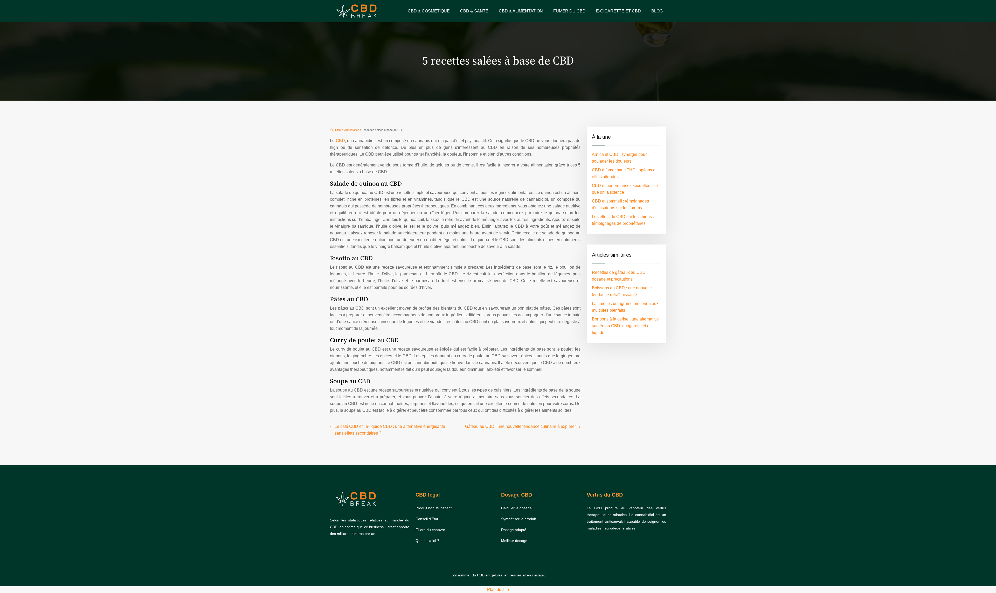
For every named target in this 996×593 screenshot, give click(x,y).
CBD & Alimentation (521, 11)
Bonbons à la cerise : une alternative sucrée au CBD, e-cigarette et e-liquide (625, 326)
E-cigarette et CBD (618, 11)
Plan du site (498, 589)
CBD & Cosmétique (429, 11)
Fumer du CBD (569, 11)
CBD (340, 140)
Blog (657, 11)
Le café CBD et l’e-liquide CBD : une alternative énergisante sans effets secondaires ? (390, 429)
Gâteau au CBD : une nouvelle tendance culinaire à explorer (520, 426)
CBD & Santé (474, 11)
